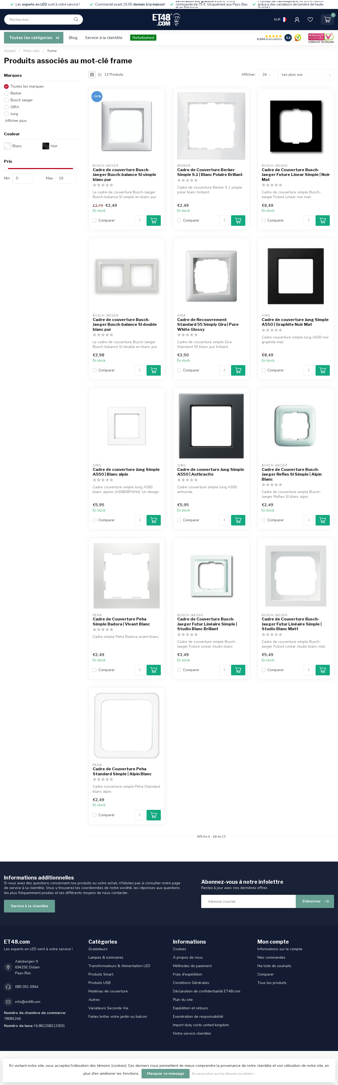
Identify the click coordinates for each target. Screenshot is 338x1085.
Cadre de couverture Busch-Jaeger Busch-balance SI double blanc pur (125, 324)
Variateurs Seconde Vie (108, 1008)
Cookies (179, 949)
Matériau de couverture (108, 991)
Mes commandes (271, 957)
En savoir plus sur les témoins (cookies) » (223, 1073)
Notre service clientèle (192, 1033)
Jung (14, 114)
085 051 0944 (26, 986)
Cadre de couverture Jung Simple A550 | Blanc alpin (126, 472)
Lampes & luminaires (105, 957)
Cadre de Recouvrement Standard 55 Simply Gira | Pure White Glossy (208, 324)
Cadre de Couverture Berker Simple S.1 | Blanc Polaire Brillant (210, 172)
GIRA (15, 107)
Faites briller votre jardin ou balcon (117, 1016)
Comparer (106, 220)
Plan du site (183, 999)
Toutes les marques (27, 86)
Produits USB (99, 982)
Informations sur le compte (279, 949)
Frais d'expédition (187, 974)
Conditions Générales (191, 982)
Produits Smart (100, 974)
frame (52, 51)
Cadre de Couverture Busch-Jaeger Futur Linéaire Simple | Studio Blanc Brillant (207, 624)
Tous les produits (272, 982)
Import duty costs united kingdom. (201, 1024)
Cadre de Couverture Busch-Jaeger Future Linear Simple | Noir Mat (296, 175)
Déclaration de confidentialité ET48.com (206, 991)
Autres (94, 999)
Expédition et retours (190, 1008)
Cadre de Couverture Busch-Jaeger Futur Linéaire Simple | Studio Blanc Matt (292, 624)
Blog (73, 37)
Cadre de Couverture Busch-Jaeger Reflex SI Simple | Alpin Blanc (292, 474)
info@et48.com (27, 1001)
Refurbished (143, 37)
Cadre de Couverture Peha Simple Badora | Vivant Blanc (121, 621)
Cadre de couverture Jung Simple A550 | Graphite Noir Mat (295, 322)
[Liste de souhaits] (310, 19)
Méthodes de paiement (192, 965)
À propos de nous (188, 957)
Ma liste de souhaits (274, 965)
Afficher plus (15, 120)
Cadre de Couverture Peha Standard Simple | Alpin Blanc (122, 771)
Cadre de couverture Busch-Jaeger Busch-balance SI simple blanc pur (124, 175)
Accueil (10, 51)
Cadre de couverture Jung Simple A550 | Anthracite (210, 472)
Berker (16, 93)
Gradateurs (97, 949)
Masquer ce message (165, 1073)
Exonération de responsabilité (198, 1016)
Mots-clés (32, 51)
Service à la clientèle (104, 37)
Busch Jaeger (22, 100)
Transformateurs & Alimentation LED (119, 965)
